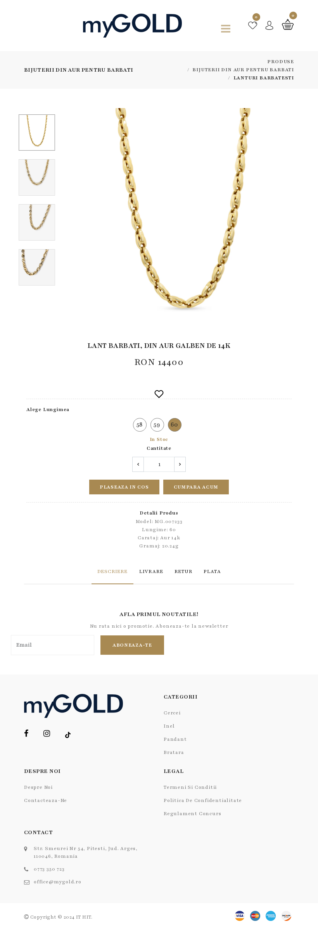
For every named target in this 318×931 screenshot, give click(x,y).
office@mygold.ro (57, 882)
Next (290, 221)
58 (140, 424)
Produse (280, 62)
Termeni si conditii (190, 787)
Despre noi (38, 787)
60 (175, 424)
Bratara (174, 752)
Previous (75, 221)
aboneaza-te (132, 645)
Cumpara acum (196, 487)
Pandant (175, 739)
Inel (169, 726)
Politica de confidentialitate (203, 800)
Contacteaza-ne (45, 800)
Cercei (172, 713)
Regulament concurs (192, 814)
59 (157, 424)
